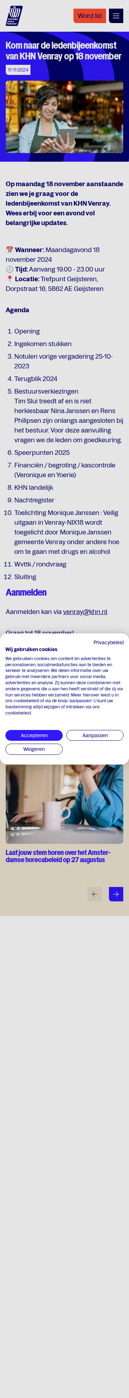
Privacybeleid (109, 642)
